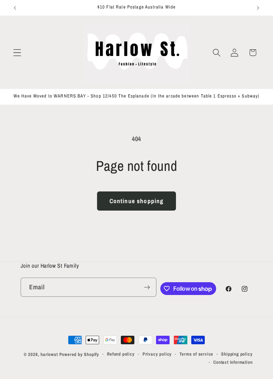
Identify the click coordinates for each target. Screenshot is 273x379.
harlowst (49, 354)
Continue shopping (136, 201)
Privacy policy (157, 354)
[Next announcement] (258, 8)
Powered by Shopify (79, 354)
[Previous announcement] (15, 8)
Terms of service (196, 354)
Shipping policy (236, 354)
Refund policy (120, 354)
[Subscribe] (147, 287)
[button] (17, 53)
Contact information (232, 362)
